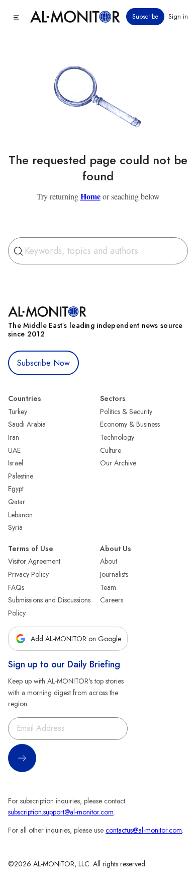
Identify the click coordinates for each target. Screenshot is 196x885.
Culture (110, 450)
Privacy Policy (28, 574)
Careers (111, 600)
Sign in (178, 16)
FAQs (16, 587)
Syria (15, 527)
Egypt (16, 489)
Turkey (17, 411)
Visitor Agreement (34, 561)
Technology (117, 437)
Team (108, 587)
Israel (15, 463)
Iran (13, 437)
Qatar (16, 502)
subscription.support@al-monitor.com (61, 812)
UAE (14, 450)
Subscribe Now (43, 363)
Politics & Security (126, 411)
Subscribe (145, 16)
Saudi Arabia (27, 424)
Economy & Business (130, 424)
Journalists (114, 574)
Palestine (20, 476)
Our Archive (118, 463)
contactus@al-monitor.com (144, 830)
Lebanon (20, 515)
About (108, 561)
